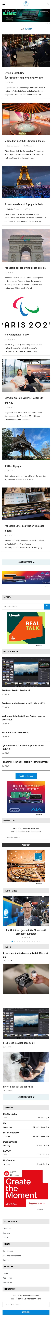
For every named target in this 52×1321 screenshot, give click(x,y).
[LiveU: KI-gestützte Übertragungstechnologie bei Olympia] (26, 50)
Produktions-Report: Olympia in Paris (24, 204)
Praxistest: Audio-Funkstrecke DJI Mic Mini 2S (23, 703)
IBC (5, 1123)
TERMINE (9, 1107)
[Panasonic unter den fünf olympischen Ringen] (26, 504)
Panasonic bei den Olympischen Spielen (25, 267)
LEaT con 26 (9, 1160)
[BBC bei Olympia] (26, 444)
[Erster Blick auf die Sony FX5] (26, 1067)
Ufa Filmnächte (10, 1114)
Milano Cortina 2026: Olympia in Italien (25, 141)
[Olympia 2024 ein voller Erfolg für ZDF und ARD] (26, 375)
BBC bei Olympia (13, 466)
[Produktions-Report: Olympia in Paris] (26, 182)
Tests (8, 946)
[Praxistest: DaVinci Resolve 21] (26, 1023)
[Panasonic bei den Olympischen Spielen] (26, 245)
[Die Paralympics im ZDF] (26, 312)
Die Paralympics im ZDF (17, 334)
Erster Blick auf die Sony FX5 (15, 732)
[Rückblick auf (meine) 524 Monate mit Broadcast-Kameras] (26, 911)
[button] (5, 918)
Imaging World (10, 1141)
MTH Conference (11, 1132)
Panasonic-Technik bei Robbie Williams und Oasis (25, 761)
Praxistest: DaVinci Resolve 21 (16, 690)
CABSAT (7, 1151)
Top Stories (11, 890)
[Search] (48, 4)
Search (47, 607)
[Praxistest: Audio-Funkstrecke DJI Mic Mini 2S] (26, 979)
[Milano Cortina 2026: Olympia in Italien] (26, 119)
